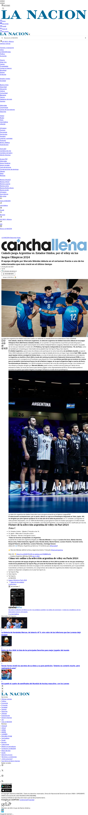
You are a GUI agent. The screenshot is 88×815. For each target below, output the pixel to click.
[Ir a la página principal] (44, 19)
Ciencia (2, 97)
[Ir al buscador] (3, 8)
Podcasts (3, 140)
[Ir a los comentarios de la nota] (4, 341)
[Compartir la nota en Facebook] (2, 348)
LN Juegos (3, 128)
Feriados (3, 136)
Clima (2, 50)
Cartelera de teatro (6, 153)
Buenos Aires (4, 85)
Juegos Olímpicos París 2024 (18, 580)
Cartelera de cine (5, 151)
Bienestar (3, 95)
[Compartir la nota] (2, 343)
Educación (3, 89)
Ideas (2, 173)
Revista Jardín (4, 190)
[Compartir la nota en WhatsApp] (4, 343)
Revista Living (4, 186)
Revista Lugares (5, 184)
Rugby (2, 118)
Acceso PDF (3, 159)
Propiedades (4, 66)
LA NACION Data (5, 52)
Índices (2, 72)
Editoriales (3, 105)
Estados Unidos (5, 79)
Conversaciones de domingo (9, 169)
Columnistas (4, 107)
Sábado (2, 171)
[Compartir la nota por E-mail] (7, 348)
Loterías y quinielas (6, 138)
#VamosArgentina (57, 550)
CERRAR (2, 1)
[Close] (2, 686)
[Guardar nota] (2, 341)
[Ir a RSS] (2, 782)
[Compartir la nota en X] (4, 348)
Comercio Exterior (6, 68)
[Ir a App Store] (6, 791)
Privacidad (31, 800)
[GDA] (6, 806)
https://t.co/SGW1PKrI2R (24, 554)
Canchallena (4, 122)
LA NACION (5, 238)
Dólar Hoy (3, 62)
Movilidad (3, 70)
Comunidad (4, 93)
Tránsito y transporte (7, 48)
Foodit (4, 26)
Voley (18, 238)
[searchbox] (43, 38)
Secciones (5, 24)
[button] (44, 131)
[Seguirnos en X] (2, 771)
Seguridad (3, 87)
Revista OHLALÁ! (5, 180)
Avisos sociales (5, 165)
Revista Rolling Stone (7, 188)
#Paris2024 (53, 546)
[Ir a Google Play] (6, 788)
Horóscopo (3, 134)
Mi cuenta (5, 31)
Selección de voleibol (17, 582)
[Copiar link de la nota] (2, 346)
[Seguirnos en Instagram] (2, 776)
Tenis (1, 120)
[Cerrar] (29, 34)
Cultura (2, 91)
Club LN (4, 29)
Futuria (2, 60)
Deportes (12, 238)
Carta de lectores (5, 167)
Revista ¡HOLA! (4, 182)
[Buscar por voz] (85, 38)
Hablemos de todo (6, 99)
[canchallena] (44, 250)
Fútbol (2, 116)
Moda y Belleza (5, 143)
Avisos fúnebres (5, 163)
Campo (2, 64)
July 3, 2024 (35, 556)
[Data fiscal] (2, 812)
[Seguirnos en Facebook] (2, 766)
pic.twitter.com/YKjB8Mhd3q (42, 554)
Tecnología (3, 132)
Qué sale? (3, 149)
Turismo (2, 130)
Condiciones (24, 800)
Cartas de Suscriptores (7, 110)
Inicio (4, 21)
